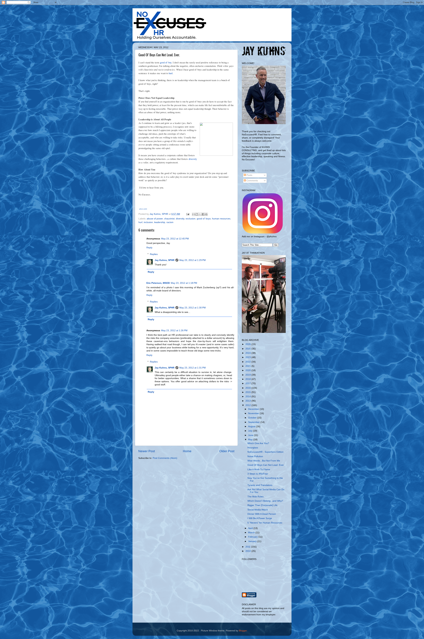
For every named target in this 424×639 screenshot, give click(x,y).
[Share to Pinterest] (206, 214)
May (250, 439)
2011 (248, 547)
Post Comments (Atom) (165, 458)
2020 (248, 370)
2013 (248, 401)
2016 (248, 388)
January (252, 541)
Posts (249, 175)
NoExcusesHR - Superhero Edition (265, 452)
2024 (248, 353)
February (253, 537)
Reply (149, 247)
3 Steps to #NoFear (257, 474)
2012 (248, 405)
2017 (248, 383)
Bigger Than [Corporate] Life (262, 505)
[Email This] (193, 214)
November (254, 413)
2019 (248, 375)
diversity (193, 158)
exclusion (190, 218)
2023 (248, 357)
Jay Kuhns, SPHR (164, 260)
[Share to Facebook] (203, 214)
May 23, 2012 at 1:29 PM (192, 260)
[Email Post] (187, 214)
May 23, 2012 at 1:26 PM (174, 330)
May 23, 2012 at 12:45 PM (175, 238)
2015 (248, 392)
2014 (248, 396)
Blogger (243, 630)
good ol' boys (204, 218)
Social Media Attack (257, 509)
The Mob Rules (255, 496)
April (250, 528)
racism (169, 222)
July (250, 431)
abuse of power (155, 218)
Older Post (226, 451)
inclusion (148, 222)
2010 (248, 551)
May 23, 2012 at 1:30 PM (192, 307)
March (251, 532)
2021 (248, 366)
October (252, 417)
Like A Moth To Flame (258, 469)
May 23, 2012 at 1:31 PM (192, 367)
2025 (248, 348)
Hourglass (252, 447)
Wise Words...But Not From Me (263, 460)
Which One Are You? (258, 443)
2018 (248, 379)
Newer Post (146, 451)
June (251, 435)
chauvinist (169, 218)
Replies (154, 254)
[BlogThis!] (196, 214)
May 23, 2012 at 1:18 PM (184, 283)
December (254, 409)
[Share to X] (200, 214)
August (252, 426)
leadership (159, 222)
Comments (252, 180)
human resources (221, 218)
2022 (248, 362)
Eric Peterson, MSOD (158, 283)
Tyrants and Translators (259, 485)
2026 (248, 344)
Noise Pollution (255, 456)
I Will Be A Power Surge (259, 518)
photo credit (143, 209)
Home (187, 451)
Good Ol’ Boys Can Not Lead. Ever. (265, 465)
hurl (171, 73)
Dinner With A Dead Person (261, 514)
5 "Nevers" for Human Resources (264, 523)
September (254, 422)
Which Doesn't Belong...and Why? (265, 501)
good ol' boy (165, 62)
